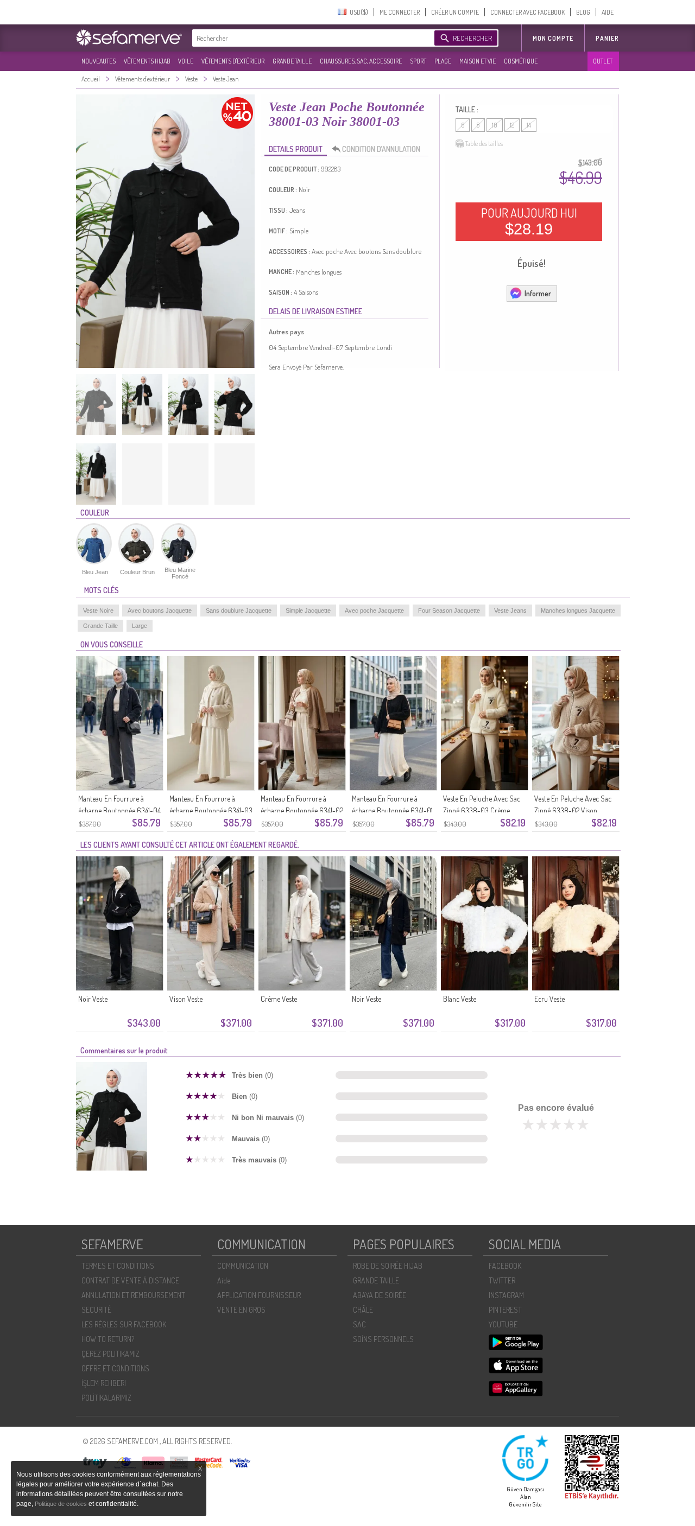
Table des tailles (484, 143)
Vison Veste (186, 998)
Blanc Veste (459, 998)
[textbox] (310, 38)
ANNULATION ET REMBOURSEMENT (133, 1295)
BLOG (583, 12)
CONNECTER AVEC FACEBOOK (527, 12)
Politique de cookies (62, 1503)
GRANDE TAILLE (292, 61)
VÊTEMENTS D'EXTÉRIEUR (232, 61)
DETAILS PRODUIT (296, 149)
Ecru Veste (549, 998)
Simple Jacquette (308, 610)
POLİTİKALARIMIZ (106, 1397)
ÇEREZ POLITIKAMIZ (110, 1353)
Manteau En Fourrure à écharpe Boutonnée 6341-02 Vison (302, 810)
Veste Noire (98, 610)
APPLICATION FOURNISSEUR (259, 1295)
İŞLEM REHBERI (103, 1383)
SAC (359, 1324)
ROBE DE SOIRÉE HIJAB (387, 1265)
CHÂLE (363, 1309)
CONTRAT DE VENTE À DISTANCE (130, 1280)
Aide (223, 1280)
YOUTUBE (503, 1324)
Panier (607, 38)
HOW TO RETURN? (107, 1339)
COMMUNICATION (242, 1265)
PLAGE (442, 61)
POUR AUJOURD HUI (529, 221)
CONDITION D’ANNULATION (381, 149)
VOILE (185, 61)
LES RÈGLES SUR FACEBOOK (123, 1324)
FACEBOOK (505, 1265)
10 (494, 125)
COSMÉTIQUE (521, 61)
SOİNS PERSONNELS (383, 1339)
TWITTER (502, 1280)
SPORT (418, 61)
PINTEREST (505, 1309)
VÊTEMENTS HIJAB (147, 61)
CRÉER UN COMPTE (455, 12)
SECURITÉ (96, 1309)
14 (529, 125)
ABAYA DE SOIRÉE (379, 1295)
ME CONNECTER (400, 12)
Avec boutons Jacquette (160, 610)
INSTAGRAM (506, 1295)
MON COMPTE (553, 38)
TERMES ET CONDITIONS (117, 1265)
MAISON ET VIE (477, 61)
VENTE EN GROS (241, 1309)
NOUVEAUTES (98, 61)
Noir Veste (93, 998)
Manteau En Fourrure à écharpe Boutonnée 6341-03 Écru (210, 810)
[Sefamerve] (131, 37)
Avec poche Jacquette (374, 610)
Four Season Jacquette (449, 610)
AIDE (608, 12)
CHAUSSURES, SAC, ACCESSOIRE (361, 61)
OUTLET (602, 61)
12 (512, 125)
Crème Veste (279, 998)
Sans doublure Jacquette (238, 610)
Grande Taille (100, 625)
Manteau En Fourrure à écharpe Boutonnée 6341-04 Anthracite (119, 810)
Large (139, 625)
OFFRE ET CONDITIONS (115, 1368)
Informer (538, 293)
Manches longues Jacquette (578, 610)
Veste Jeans (510, 610)
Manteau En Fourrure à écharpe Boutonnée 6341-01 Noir (392, 810)
